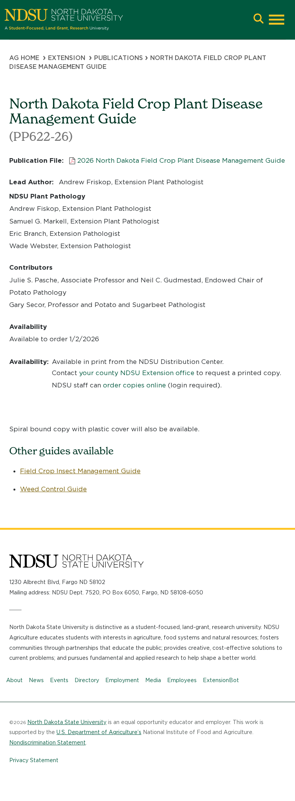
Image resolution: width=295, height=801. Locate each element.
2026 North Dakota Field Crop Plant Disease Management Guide (181, 160)
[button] (259, 19)
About (14, 680)
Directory (87, 680)
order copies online (134, 385)
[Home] (127, 20)
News (36, 680)
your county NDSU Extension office (136, 373)
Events (59, 680)
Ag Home (24, 58)
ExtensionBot (221, 680)
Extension (66, 58)
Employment (122, 680)
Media (153, 680)
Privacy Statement (33, 760)
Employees (182, 680)
